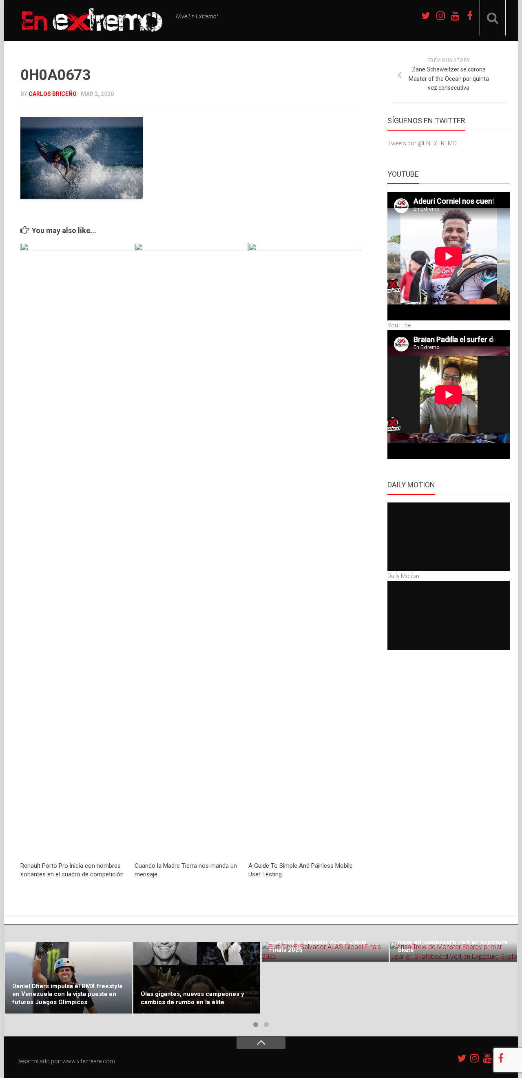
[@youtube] (455, 15)
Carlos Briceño (53, 94)
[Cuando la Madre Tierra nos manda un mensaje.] (191, 549)
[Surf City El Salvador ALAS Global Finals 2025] (325, 952)
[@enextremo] (440, 15)
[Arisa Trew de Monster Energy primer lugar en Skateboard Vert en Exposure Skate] (453, 952)
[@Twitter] (426, 15)
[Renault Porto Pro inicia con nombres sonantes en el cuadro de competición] (77, 549)
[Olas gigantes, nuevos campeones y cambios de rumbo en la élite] (196, 978)
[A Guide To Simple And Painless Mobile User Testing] (305, 549)
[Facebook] (470, 15)
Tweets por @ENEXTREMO (422, 143)
